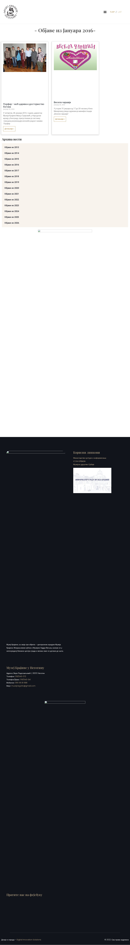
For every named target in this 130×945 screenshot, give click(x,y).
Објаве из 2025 (11, 217)
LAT (120, 12)
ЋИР (112, 12)
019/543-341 (25, 679)
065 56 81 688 (21, 682)
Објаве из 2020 (11, 188)
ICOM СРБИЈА (79, 461)
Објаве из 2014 (11, 153)
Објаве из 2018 (11, 176)
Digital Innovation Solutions (29, 939)
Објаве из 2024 (11, 211)
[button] (105, 11)
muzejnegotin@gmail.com (23, 686)
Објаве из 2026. (11, 223)
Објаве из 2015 (11, 159)
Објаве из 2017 (11, 170)
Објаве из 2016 (11, 165)
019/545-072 (20, 676)
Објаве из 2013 (11, 147)
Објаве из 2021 (11, 194)
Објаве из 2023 (11, 205)
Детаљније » (9, 129)
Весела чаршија (62, 102)
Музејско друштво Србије (83, 464)
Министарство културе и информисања (89, 458)
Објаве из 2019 (11, 182)
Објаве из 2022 (11, 199)
